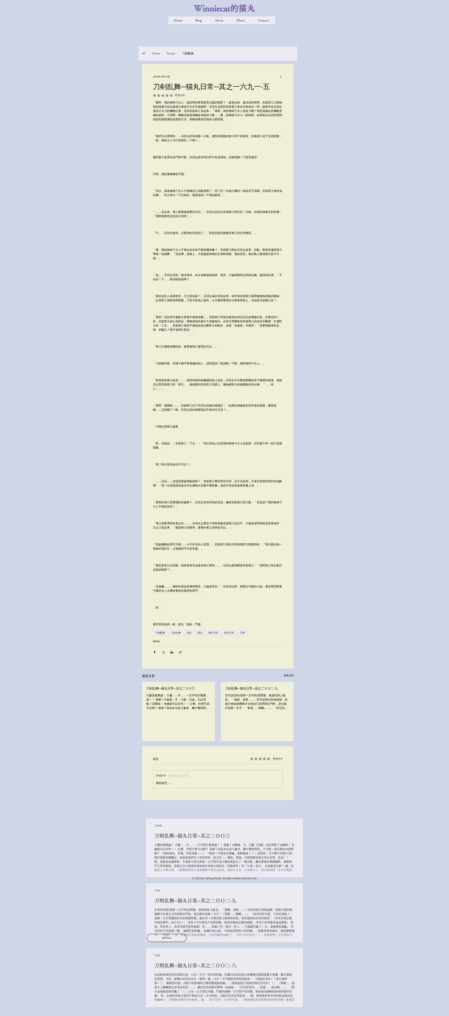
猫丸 (189, 632)
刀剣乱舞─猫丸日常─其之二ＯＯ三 (170, 688)
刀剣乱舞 (176, 632)
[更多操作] (281, 77)
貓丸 (200, 632)
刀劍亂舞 (188, 53)
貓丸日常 (213, 632)
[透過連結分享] (180, 652)
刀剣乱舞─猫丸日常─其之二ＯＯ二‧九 (251, 688)
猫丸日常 (229, 632)
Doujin (171, 53)
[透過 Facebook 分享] (154, 652)
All (143, 53)
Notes (156, 53)
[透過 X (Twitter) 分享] (163, 652)
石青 (242, 632)
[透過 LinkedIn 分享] (171, 652)
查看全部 (289, 675)
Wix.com (251, 878)
